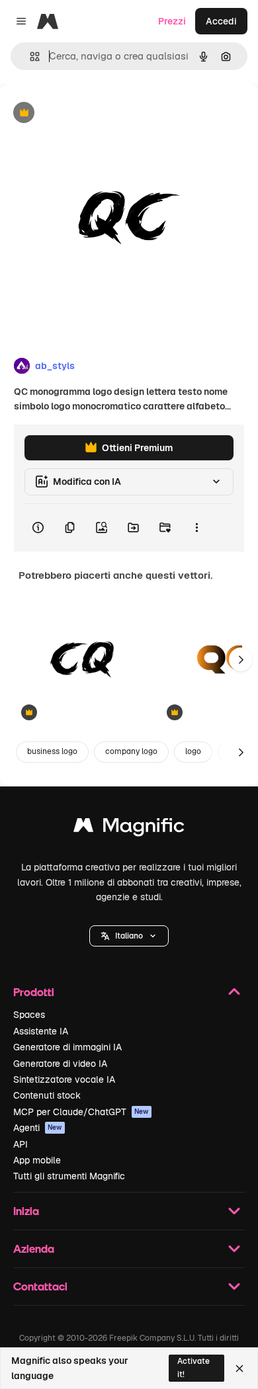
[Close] (239, 1368)
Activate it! (193, 1367)
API (20, 1144)
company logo (131, 751)
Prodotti (33, 992)
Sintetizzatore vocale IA (64, 1079)
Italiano (129, 936)
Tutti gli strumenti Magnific (69, 1176)
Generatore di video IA (60, 1064)
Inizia (26, 1211)
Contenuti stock (47, 1095)
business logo (52, 751)
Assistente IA (40, 1031)
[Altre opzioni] (196, 528)
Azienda (33, 1248)
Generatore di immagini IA (67, 1047)
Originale (87, 113)
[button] (129, 936)
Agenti (37, 1128)
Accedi (221, 21)
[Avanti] (241, 659)
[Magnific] (129, 828)
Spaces (29, 1015)
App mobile (37, 1160)
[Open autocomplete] (29, 57)
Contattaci (40, 1286)
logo (193, 751)
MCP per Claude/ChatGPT (81, 1112)
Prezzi (172, 21)
